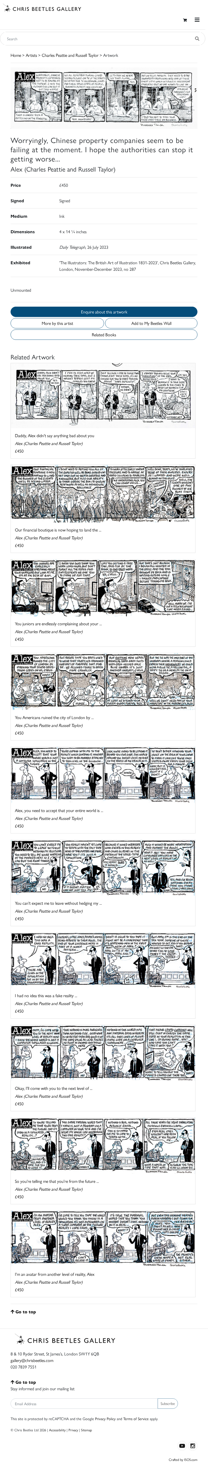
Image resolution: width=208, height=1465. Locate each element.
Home (16, 55)
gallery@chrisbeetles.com (32, 1360)
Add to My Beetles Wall (151, 323)
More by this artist (57, 323)
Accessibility (57, 1429)
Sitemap (86, 1429)
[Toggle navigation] (197, 19)
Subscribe (168, 1403)
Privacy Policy (105, 1418)
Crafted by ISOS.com (183, 1459)
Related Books (104, 334)
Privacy (73, 1429)
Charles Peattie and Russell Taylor (70, 55)
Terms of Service (136, 1418)
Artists (31, 55)
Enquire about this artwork (104, 312)
